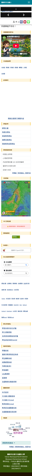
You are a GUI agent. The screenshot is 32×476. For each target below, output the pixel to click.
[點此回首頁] (16, 11)
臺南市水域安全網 (9, 166)
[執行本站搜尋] (26, 264)
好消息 (7, 432)
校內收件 (11, 429)
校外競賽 (18, 427)
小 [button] (18, 22)
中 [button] (16, 21)
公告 (21, 429)
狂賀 (20, 425)
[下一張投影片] (23, 14)
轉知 (16, 430)
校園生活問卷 (7, 154)
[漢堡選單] (29, 2)
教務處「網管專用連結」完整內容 (20, 447)
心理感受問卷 (7, 158)
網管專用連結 (7, 443)
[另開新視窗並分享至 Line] (28, 21)
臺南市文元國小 (6, 2)
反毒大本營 (7, 170)
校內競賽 (9, 433)
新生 (24, 429)
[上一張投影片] (8, 14)
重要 (9, 428)
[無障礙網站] (16, 237)
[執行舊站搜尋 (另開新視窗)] (26, 273)
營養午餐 (27, 428)
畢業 (10, 435)
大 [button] (14, 21)
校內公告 (12, 424)
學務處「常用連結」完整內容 (21, 173)
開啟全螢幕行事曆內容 (16, 118)
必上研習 (25, 431)
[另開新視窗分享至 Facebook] (21, 21)
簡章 (13, 436)
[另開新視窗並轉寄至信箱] (24, 21)
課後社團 (18, 423)
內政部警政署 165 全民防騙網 (13, 162)
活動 (13, 427)
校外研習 (18, 432)
